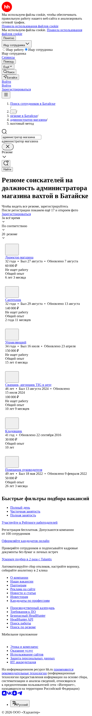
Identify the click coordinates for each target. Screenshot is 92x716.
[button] (6, 81)
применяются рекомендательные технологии (37, 671)
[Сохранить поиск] (6, 163)
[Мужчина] (12, 249)
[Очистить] (8, 146)
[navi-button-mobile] (6, 94)
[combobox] (21, 137)
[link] (9, 72)
